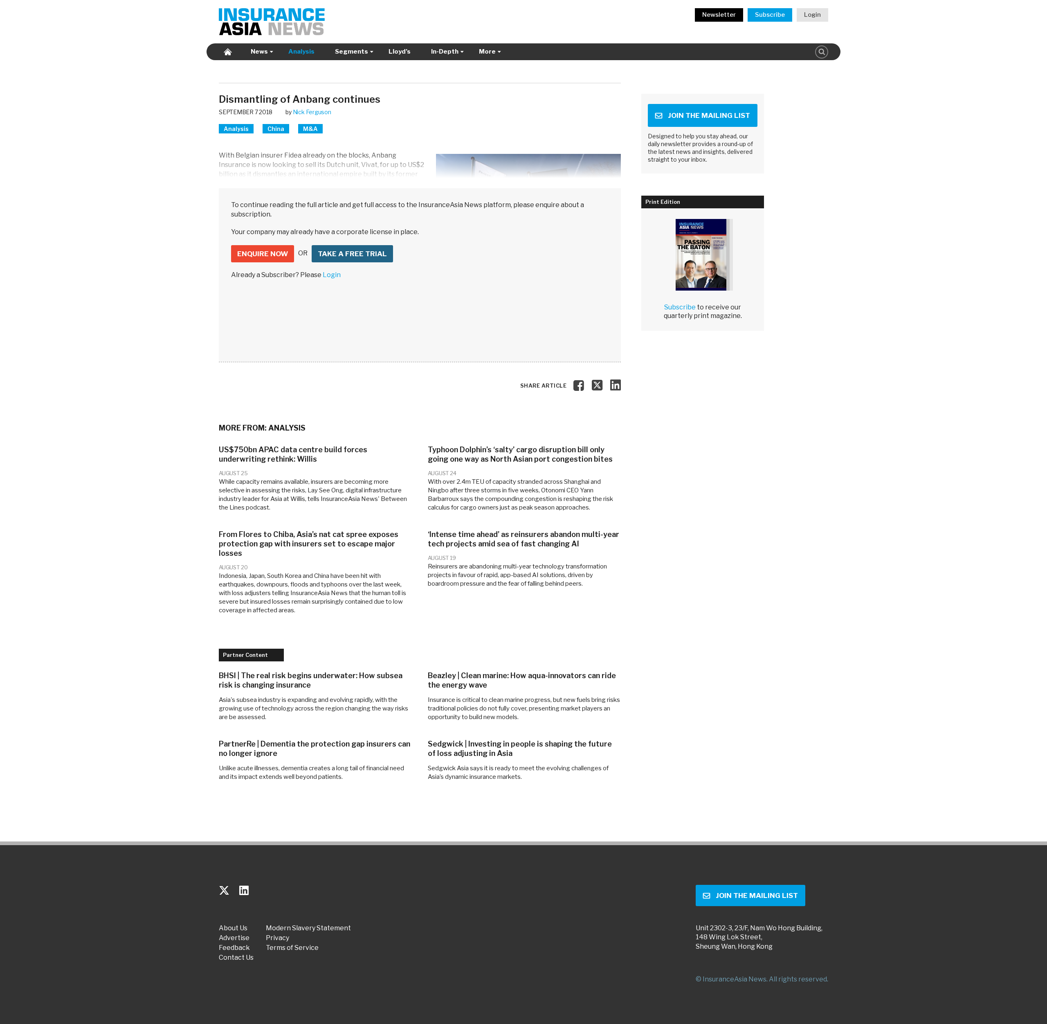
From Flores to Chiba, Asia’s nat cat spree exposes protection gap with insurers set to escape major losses (308, 543)
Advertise (234, 938)
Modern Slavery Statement (308, 928)
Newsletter (719, 14)
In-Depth (444, 51)
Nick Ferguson (312, 111)
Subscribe (770, 14)
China (275, 128)
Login (812, 14)
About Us (233, 928)
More (487, 51)
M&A (310, 128)
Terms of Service (292, 948)
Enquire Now (262, 254)
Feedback (234, 948)
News (259, 51)
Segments (351, 51)
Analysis (301, 51)
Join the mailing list (709, 115)
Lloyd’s (400, 51)
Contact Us (236, 957)
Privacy (277, 938)
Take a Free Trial (352, 254)
